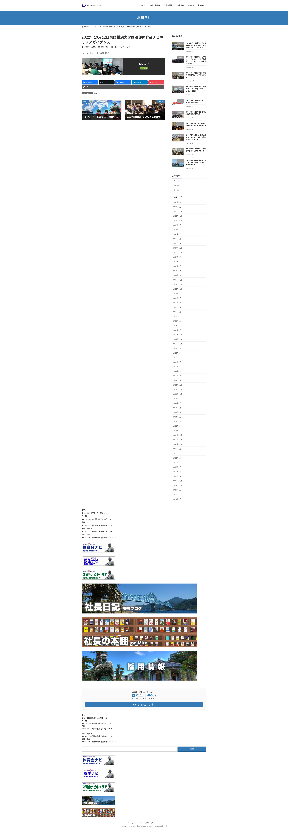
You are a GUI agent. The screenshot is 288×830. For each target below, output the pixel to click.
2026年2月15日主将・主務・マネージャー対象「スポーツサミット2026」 (196, 89)
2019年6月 (177, 490)
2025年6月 (177, 239)
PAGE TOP (279, 803)
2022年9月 (177, 348)
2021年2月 (177, 426)
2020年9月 (177, 449)
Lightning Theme (143, 826)
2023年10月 (177, 289)
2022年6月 (177, 362)
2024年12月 (177, 248)
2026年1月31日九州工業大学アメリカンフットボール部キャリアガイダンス (196, 137)
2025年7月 (177, 234)
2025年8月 (177, 230)
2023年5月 (177, 312)
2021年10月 (177, 394)
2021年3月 (177, 421)
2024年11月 (177, 252)
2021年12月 (177, 385)
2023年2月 (177, 325)
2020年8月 (177, 453)
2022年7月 (177, 357)
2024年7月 (177, 257)
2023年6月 (177, 307)
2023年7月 (177, 303)
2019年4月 (177, 499)
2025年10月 (177, 220)
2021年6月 (177, 412)
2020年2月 (177, 472)
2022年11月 (177, 339)
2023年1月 (177, 330)
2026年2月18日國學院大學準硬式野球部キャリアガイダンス (196, 75)
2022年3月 (177, 371)
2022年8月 (177, 353)
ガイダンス (177, 190)
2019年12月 (177, 481)
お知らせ (96, 93)
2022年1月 (177, 380)
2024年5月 (177, 266)
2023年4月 (177, 316)
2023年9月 (177, 293)
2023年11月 (177, 284)
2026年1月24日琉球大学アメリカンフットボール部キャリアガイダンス (196, 162)
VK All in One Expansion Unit (158, 826)
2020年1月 (177, 476)
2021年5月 (177, 417)
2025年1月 (177, 243)
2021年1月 (177, 430)
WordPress (131, 826)
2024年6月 (177, 261)
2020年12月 (177, 435)
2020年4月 (177, 462)
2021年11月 (177, 389)
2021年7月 (177, 408)
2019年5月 (177, 494)
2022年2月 (177, 376)
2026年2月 (177, 202)
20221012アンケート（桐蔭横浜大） (96, 53)
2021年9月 (177, 398)
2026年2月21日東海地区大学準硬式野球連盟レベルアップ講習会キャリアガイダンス (196, 45)
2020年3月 (177, 467)
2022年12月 (177, 335)
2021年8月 (177, 403)
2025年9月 (177, 225)
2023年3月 (177, 321)
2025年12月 (177, 211)
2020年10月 (177, 444)
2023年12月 (177, 280)
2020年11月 (177, 440)
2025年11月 (177, 216)
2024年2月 (177, 275)
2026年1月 (177, 207)
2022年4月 (177, 367)
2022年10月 (177, 344)
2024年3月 (177, 271)
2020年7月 (177, 458)
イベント (176, 181)
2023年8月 (177, 298)
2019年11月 (177, 485)
